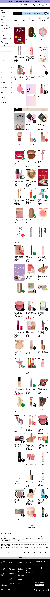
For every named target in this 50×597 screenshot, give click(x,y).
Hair (20, 8)
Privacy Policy (2, 590)
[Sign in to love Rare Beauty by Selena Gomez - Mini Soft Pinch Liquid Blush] (24, 246)
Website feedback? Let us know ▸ (25, 557)
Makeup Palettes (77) (4, 25)
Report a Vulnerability (4, 585)
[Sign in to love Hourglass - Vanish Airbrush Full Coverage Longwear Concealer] (24, 189)
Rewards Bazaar (11, 580)
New (1, 8)
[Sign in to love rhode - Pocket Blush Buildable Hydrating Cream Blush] (36, 208)
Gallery (10, 570)
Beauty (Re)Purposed (4, 584)
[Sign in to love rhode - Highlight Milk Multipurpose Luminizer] (24, 283)
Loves (10, 582)
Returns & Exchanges (20, 569)
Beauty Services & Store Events (12, 576)
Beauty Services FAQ (20, 578)
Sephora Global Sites (3, 579)
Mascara (16, 552)
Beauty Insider (11, 568)
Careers (2, 570)
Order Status (11, 572)
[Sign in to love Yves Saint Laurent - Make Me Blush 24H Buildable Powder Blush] (47, 377)
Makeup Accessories (25, 552)
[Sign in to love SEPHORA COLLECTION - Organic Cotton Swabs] (36, 283)
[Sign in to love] (24, 46)
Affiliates (2, 575)
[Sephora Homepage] (4, 5)
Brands (32, 8)
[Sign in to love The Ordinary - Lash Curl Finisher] (24, 470)
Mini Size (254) (3, 20)
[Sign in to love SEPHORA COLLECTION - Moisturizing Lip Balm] (36, 358)
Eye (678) (2, 22)
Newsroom (2, 569)
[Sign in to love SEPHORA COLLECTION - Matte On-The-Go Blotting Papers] (47, 283)
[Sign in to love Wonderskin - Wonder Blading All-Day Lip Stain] (24, 415)
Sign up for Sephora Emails (39, 582)
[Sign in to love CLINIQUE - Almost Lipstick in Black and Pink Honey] (36, 227)
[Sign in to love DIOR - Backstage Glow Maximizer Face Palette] (36, 321)
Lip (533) (2, 17)
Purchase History (11, 573)
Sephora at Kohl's (20, 579)
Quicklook (31, 36)
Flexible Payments (20, 582)
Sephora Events (3, 576)
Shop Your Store (11, 583)
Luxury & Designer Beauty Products (11, 553)
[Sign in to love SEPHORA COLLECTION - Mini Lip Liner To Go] (47, 65)
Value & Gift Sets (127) (4, 28)
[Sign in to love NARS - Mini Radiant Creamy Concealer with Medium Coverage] (36, 470)
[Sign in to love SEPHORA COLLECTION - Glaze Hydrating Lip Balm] (36, 397)
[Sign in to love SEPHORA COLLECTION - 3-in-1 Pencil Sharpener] (24, 434)
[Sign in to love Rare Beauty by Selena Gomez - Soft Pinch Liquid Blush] (36, 415)
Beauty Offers (11, 579)
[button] (5, 43)
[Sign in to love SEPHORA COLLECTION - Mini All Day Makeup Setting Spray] (24, 452)
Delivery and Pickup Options (20, 571)
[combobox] (14, 5)
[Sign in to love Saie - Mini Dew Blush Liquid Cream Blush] (24, 170)
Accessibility (19, 583)
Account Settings (11, 574)
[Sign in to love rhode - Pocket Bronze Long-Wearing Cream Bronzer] (36, 27)
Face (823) (2, 14)
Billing (18, 574)
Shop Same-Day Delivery (12, 584)
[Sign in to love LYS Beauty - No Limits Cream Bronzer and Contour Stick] (47, 132)
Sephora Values (3, 572)
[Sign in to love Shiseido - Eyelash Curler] (24, 227)
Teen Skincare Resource (21, 584)
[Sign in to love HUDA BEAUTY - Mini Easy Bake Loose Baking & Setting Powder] (36, 113)
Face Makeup (30, 552)
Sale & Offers (47, 8)
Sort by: (45, 22)
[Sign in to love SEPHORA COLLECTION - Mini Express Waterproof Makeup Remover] (47, 489)
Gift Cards (42, 8)
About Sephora (3, 568)
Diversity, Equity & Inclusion (3, 581)
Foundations (8, 552)
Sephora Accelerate (3, 582)
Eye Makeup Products (36, 552)
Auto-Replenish (11, 578)
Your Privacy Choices (19, 590)
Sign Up (47, 584)
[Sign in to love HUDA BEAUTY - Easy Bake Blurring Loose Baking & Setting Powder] (47, 113)
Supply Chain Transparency (2, 574)
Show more (2, 548)
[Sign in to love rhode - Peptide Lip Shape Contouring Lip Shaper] (36, 246)
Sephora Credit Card (12, 569)
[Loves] (46, 5)
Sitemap (15, 590)
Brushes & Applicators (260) (5, 27)
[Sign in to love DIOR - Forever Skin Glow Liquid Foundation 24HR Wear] (47, 397)
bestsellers (31, 547)
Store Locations (20, 580)
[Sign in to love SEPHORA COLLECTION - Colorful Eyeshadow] (24, 489)
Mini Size (28, 8)
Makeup (9, 8)
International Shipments (21, 575)
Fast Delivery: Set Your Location (7, 39)
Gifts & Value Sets (37, 8)
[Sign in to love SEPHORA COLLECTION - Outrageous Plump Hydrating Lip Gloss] (36, 301)
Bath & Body (24, 8)
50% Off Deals (5, 8)
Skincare (13, 8)
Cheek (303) (3, 16)
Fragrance (17, 8)
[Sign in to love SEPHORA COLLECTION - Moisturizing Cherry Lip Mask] (24, 150)
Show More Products (31, 527)
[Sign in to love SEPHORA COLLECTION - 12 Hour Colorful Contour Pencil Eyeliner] (47, 507)
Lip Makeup (19, 552)
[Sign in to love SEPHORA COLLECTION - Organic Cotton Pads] (47, 301)
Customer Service (20, 568)
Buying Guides (20, 576)
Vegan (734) (3, 19)
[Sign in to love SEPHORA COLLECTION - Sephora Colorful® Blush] (24, 301)
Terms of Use (7, 590)
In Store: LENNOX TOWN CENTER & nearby (6, 36)
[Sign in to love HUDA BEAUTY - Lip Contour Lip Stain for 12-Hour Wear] (47, 150)
